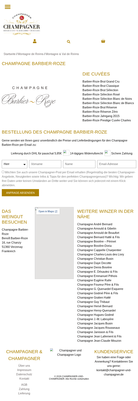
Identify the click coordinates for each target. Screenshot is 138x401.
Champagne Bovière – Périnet (96, 241)
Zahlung (24, 389)
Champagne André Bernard (94, 224)
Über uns (24, 365)
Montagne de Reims (30, 54)
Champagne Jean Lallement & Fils (99, 336)
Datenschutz (24, 374)
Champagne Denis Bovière (94, 267)
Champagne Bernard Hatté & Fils (98, 237)
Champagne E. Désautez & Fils (97, 271)
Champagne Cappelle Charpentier (99, 250)
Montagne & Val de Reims (62, 54)
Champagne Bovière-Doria (94, 245)
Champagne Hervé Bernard (94, 306)
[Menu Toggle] (7, 7)
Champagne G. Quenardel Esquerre (100, 288)
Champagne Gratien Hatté (94, 297)
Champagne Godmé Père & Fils (97, 293)
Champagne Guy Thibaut (93, 301)
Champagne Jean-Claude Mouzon (99, 340)
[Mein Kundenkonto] (35, 41)
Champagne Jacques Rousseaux (98, 327)
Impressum (24, 370)
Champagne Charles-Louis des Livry (100, 254)
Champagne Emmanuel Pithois (97, 276)
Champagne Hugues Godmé (95, 314)
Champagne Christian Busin (95, 258)
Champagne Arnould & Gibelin (96, 228)
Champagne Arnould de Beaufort (98, 232)
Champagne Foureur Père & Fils (98, 284)
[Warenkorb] (103, 41)
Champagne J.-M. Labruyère (95, 319)
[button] (69, 42)
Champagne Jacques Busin (95, 323)
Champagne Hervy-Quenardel (96, 310)
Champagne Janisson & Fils (95, 332)
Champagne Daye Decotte (94, 263)
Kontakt (24, 378)
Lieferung (24, 393)
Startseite (10, 54)
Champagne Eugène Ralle (94, 280)
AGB (24, 384)
